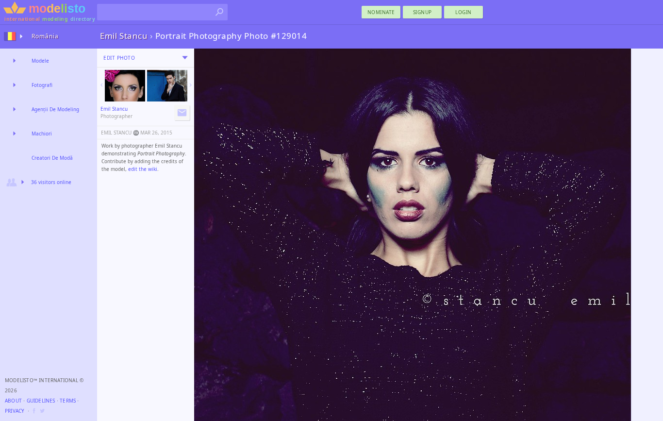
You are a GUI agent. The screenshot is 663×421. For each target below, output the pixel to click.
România (45, 36)
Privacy (14, 410)
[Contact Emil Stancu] (182, 112)
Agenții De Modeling (55, 109)
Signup (422, 12)
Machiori (42, 133)
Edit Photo (119, 57)
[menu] (185, 58)
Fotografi (42, 85)
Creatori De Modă (52, 157)
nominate (381, 12)
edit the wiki (142, 169)
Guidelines (41, 400)
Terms (68, 400)
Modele (40, 60)
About (13, 400)
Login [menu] (463, 12)
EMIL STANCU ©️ (120, 132)
